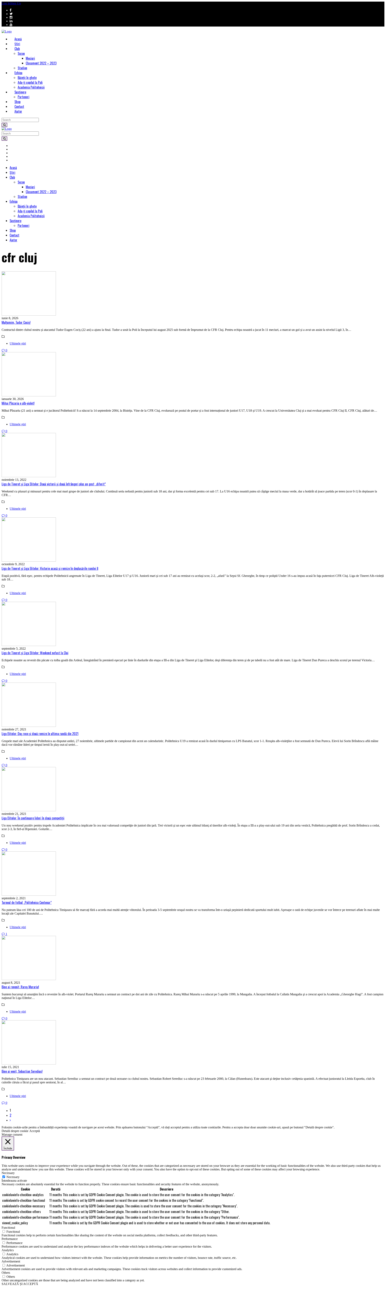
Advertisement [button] (11, 1261)
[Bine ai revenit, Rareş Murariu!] (193, 958)
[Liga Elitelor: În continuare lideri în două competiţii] (193, 789)
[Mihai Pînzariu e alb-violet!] (193, 374)
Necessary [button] (8, 1173)
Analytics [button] (8, 1250)
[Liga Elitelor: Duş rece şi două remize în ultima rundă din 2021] (193, 705)
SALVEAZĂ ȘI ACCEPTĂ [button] (20, 1284)
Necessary (13, 1177)
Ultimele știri (18, 343)
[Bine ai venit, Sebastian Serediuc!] (193, 1042)
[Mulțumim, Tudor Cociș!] (193, 293)
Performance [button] (10, 1239)
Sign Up (15, 3)
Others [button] (6, 1272)
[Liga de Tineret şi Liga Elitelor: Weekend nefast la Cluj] (193, 624)
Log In (6, 3)
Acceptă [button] (34, 1131)
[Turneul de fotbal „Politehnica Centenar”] (193, 873)
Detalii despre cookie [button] (15, 1131)
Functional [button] (8, 1227)
